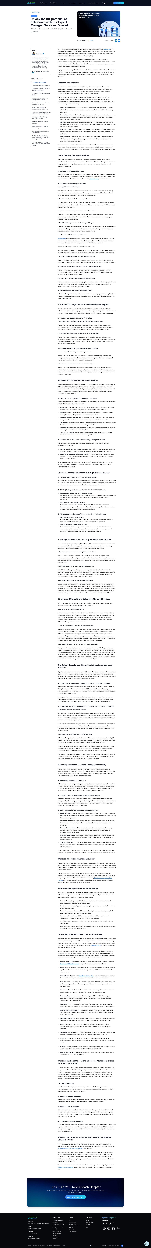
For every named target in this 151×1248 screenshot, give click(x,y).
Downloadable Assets (74, 1226)
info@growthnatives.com (65, 1167)
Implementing (62, 238)
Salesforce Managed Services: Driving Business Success (40, 98)
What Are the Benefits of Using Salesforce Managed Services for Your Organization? (41, 137)
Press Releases (73, 1231)
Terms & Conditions (32, 1245)
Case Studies (72, 1222)
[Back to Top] (122, 1246)
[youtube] (110, 1223)
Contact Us (88, 1226)
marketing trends (96, 945)
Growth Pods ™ (54, 3)
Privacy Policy (41, 1245)
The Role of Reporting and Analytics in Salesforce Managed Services (41, 113)
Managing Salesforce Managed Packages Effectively (40, 117)
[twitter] (114, 1223)
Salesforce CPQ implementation (69, 964)
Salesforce (106, 49)
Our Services (43, 3)
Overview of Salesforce (39, 82)
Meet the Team (90, 1222)
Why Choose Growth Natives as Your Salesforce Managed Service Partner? (41, 143)
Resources (82, 3)
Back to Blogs (35, 12)
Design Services (57, 1229)
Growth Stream (73, 1229)
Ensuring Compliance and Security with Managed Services (41, 103)
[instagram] (103, 1223)
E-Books (71, 1228)
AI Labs (63, 3)
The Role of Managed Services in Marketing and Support (41, 89)
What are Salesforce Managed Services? (40, 122)
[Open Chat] (146, 1243)
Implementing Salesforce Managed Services (41, 94)
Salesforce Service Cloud (86, 976)
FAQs (87, 1228)
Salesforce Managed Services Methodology (40, 127)
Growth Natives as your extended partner (70, 1148)
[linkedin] (107, 1223)
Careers (88, 1224)
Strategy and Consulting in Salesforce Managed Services (40, 108)
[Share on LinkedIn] (116, 40)
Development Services (58, 1228)
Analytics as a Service (58, 1224)
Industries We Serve (93, 3)
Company (104, 3)
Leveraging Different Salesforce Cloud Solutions (40, 131)
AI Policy (63, 1245)
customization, (94, 179)
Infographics (72, 1224)
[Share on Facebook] (119, 40)
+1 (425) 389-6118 (32, 1233)
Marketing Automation (58, 1220)
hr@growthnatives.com (34, 1238)
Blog (70, 1220)
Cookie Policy (49, 1245)
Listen (92, 40)
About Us (88, 1220)
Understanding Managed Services (41, 85)
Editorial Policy (56, 1245)
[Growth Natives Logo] (31, 3)
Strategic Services (57, 1231)
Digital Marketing (57, 1226)
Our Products (72, 3)
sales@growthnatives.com (34, 1228)
